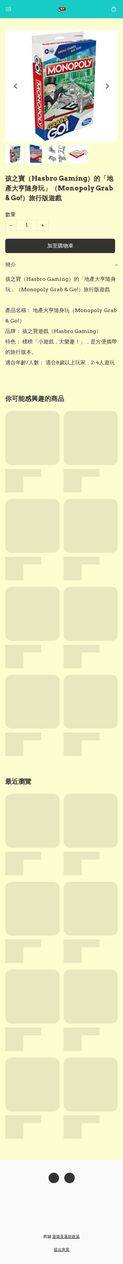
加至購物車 (60, 246)
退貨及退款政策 (66, 1236)
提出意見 (62, 1249)
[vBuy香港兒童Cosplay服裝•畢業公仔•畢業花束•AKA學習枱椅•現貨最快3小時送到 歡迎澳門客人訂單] (62, 9)
